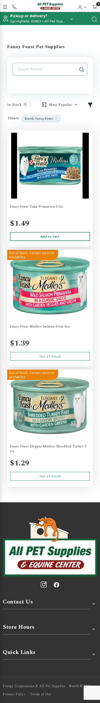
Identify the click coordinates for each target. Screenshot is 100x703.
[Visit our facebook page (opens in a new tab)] (56, 585)
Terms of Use (40, 694)
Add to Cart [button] (50, 236)
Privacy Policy (14, 694)
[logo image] (50, 6)
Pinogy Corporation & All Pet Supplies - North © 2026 (46, 686)
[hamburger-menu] (5, 6)
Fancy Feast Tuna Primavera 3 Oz (36, 206)
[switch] (27, 104)
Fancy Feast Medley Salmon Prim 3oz (40, 326)
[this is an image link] (50, 546)
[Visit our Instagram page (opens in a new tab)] (44, 585)
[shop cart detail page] (94, 6)
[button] (82, 6)
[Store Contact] (14, 6)
